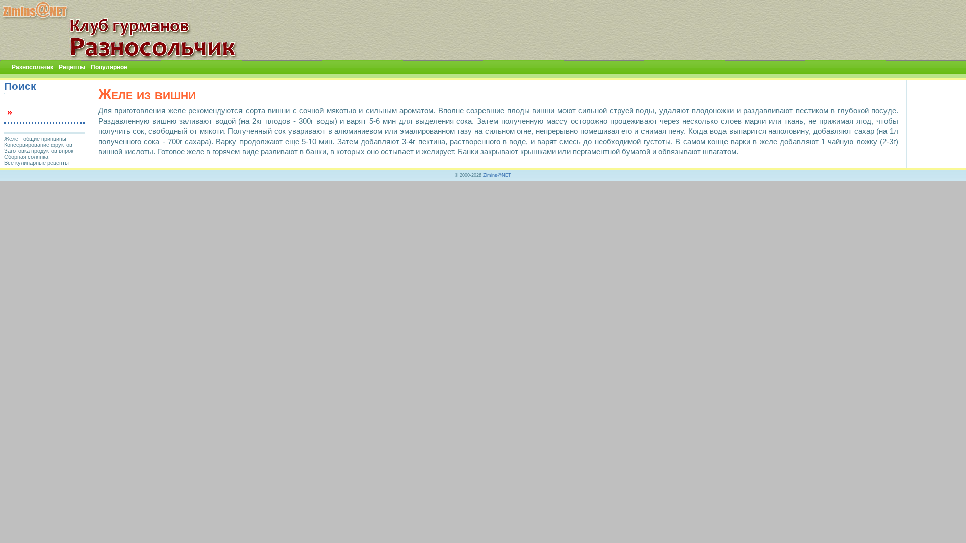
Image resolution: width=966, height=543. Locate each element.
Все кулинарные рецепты (36, 163)
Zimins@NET (497, 175)
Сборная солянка (26, 157)
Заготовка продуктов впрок (38, 151)
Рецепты (72, 67)
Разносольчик (32, 67)
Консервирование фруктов (38, 145)
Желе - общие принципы (35, 139)
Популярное (109, 67)
